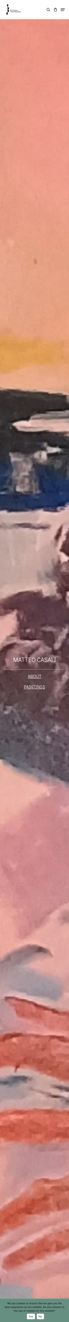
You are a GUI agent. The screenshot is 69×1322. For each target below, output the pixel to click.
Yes (31, 1316)
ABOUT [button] (34, 676)
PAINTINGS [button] (34, 687)
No (40, 1316)
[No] (64, 1310)
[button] (63, 9)
